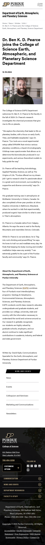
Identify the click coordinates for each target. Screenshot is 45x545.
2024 (24, 23)
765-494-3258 (8, 460)
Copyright (6, 524)
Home (4, 23)
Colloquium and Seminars (17, 395)
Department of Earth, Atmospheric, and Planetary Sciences (20, 14)
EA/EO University (24, 530)
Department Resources (14, 490)
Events (9, 386)
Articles (17, 23)
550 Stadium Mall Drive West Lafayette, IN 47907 (11, 453)
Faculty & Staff (11, 496)
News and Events (23, 371)
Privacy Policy (23, 537)
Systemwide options (9, 467)
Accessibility (9, 530)
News (11, 23)
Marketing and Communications (19, 404)
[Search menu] (40, 4)
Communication (11, 478)
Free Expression (22, 534)
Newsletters (11, 413)
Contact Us (34, 537)
